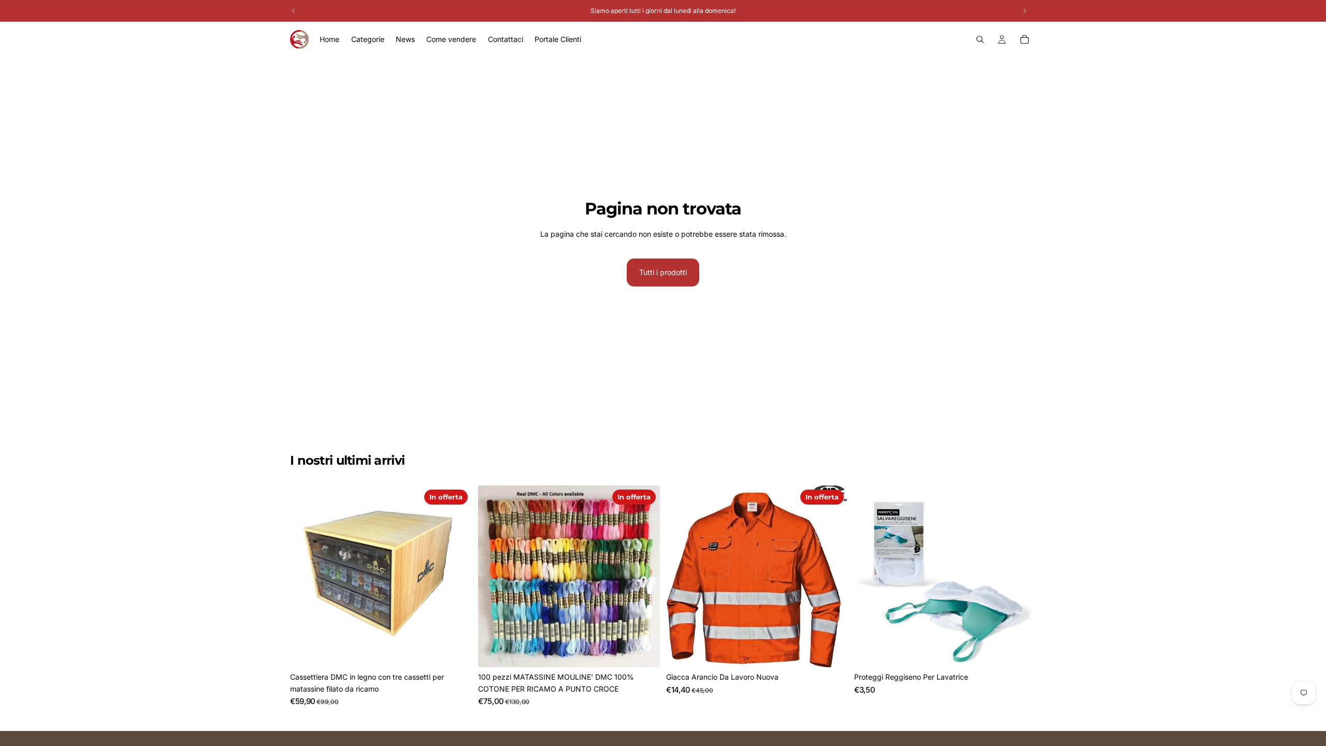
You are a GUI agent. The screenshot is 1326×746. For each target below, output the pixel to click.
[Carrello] (1024, 39)
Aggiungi (464, 651)
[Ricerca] (980, 39)
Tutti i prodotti (663, 272)
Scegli (840, 651)
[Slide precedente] (493, 576)
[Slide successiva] (644, 576)
